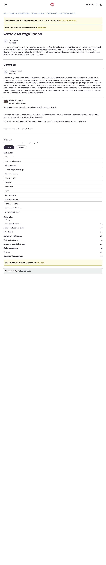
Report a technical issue (12, 212)
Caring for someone (53, 248)
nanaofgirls (12, 71)
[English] (52, 4)
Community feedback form (13, 208)
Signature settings (10, 165)
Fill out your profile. (25, 271)
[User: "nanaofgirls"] (6, 72)
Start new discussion (11, 174)
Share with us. (41, 27)
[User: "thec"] (6, 41)
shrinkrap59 (12, 100)
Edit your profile (10, 157)
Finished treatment (53, 240)
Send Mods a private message (14, 170)
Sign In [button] (9, 147)
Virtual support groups (12, 204)
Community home (10, 178)
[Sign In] (101, 4)
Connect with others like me (53, 228)
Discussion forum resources (53, 256)
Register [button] (21, 147)
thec (10, 40)
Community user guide (12, 199)
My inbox (8, 191)
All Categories (8, 220)
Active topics (9, 187)
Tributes (53, 252)
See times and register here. (67, 20)
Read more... (41, 263)
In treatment (53, 232)
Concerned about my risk (53, 224)
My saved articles (10, 195)
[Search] (97, 4)
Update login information (13, 161)
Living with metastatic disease (53, 244)
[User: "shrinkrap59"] (6, 101)
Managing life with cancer (53, 236)
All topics (8, 182)
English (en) (89, 4)
